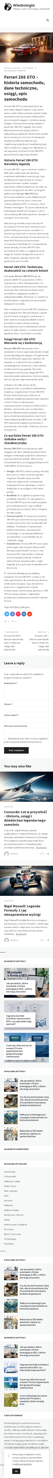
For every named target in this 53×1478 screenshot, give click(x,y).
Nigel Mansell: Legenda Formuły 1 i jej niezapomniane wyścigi (22, 910)
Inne (6, 1195)
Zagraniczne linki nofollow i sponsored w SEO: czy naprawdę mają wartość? (18, 1020)
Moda (7, 1219)
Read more (41, 847)
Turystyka (9, 1243)
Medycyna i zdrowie (14, 1215)
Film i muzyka (10, 1191)
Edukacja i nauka (12, 1181)
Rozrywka (9, 1229)
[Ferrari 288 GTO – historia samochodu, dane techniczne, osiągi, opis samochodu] (4, 55)
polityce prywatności (23, 1464)
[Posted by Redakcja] (6, 853)
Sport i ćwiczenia (12, 1234)
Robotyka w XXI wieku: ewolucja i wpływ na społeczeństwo (31, 1133)
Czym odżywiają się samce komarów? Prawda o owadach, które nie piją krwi (33, 1399)
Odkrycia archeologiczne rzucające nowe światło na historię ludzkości (33, 1117)
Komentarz (10, 683)
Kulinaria (8, 1205)
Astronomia (9, 1171)
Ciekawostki (10, 1176)
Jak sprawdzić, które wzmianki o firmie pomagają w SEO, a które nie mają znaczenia (19, 987)
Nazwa (8, 704)
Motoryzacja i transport (15, 71)
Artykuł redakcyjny (20, 607)
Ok (16, 1471)
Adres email (11, 715)
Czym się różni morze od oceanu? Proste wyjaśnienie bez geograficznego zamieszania (19, 1051)
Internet (8, 1200)
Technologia (10, 1239)
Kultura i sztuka (11, 1210)
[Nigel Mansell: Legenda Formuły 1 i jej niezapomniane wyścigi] (4, 889)
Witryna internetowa (15, 726)
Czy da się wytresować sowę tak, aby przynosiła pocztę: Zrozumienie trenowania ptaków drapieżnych (34, 1101)
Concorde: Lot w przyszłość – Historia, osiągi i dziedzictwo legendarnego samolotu (25, 818)
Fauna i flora (10, 1186)
